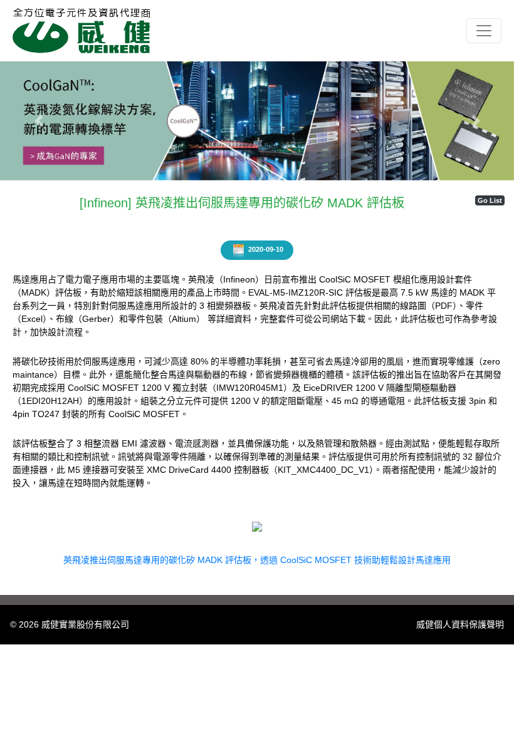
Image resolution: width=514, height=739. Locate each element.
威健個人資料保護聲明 (460, 624)
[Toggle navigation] (483, 30)
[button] (38, 120)
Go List (490, 200)
